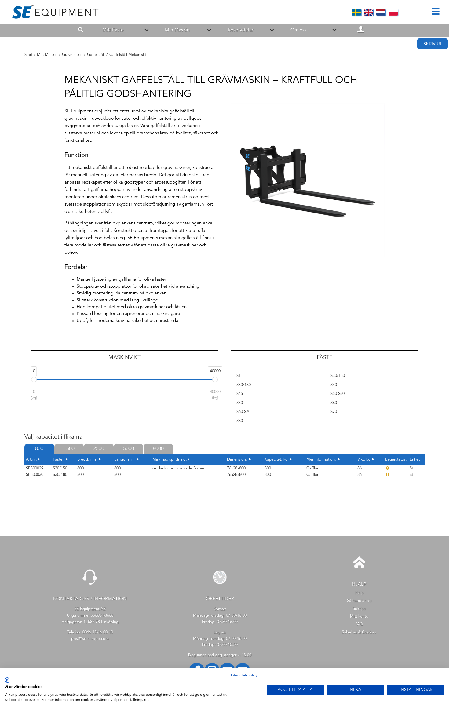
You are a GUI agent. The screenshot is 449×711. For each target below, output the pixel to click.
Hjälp (359, 593)
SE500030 (34, 475)
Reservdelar (240, 30)
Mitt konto (359, 616)
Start (28, 55)
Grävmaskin (72, 55)
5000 (128, 449)
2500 (98, 449)
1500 (69, 449)
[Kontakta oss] (90, 587)
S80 (239, 421)
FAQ (359, 624)
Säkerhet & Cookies (359, 632)
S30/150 (337, 376)
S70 (333, 412)
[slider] (34, 379)
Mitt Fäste (113, 30)
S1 (238, 376)
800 (39, 449)
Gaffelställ (96, 55)
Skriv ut (432, 44)
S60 (333, 403)
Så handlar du (359, 601)
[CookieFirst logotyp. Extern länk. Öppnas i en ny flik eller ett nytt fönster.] (7, 680)
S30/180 (243, 385)
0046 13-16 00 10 (97, 632)
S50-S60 (337, 394)
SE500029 (34, 468)
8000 (158, 449)
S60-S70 (242, 412)
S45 (239, 394)
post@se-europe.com (90, 639)
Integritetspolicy (244, 675)
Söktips (359, 609)
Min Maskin (177, 30)
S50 (239, 403)
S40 (333, 385)
